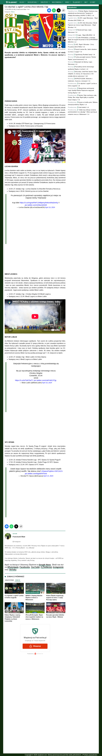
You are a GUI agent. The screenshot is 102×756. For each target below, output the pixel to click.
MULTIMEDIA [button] (57, 2)
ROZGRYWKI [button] (32, 2)
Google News (45, 565)
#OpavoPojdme (47, 471)
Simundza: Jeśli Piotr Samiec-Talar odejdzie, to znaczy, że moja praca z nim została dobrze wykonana (82, 74)
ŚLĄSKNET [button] (77, 2)
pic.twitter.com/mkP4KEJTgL (45, 380)
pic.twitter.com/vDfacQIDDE (36, 205)
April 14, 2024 (48, 476)
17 (79, 93)
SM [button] (85, 2)
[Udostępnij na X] (59, 10)
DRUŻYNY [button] (44, 2)
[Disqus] (35, 726)
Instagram (17, 541)
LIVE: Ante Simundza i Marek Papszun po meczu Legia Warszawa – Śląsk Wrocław (82, 25)
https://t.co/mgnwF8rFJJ (29, 203)
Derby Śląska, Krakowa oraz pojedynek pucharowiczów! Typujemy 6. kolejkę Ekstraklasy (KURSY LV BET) (83, 13)
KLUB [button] (22, 2)
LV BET (92, 2)
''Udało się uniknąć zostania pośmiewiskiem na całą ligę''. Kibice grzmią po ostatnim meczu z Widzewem (82, 112)
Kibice (13, 12)
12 (87, 76)
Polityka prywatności (90, 755)
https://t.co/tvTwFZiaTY (24, 380)
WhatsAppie (13, 567)
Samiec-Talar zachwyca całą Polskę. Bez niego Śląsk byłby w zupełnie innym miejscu (82, 97)
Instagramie (58, 567)
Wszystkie (9, 580)
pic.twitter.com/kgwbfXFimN (36, 474)
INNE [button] (67, 2)
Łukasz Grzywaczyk (60, 49)
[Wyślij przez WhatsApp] (54, 10)
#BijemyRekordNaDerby (48, 203)
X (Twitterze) (46, 567)
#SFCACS (58, 471)
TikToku (12, 570)
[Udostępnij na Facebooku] (49, 10)
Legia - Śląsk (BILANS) (85, 35)
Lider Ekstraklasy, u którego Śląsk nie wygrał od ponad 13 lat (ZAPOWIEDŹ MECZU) (83, 40)
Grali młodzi (82, 107)
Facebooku (25, 567)
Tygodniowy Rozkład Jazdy (83, 54)
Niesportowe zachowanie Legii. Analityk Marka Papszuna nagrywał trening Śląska (81, 90)
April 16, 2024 (50, 207)
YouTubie (35, 567)
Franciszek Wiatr (21, 9)
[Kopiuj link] (63, 10)
